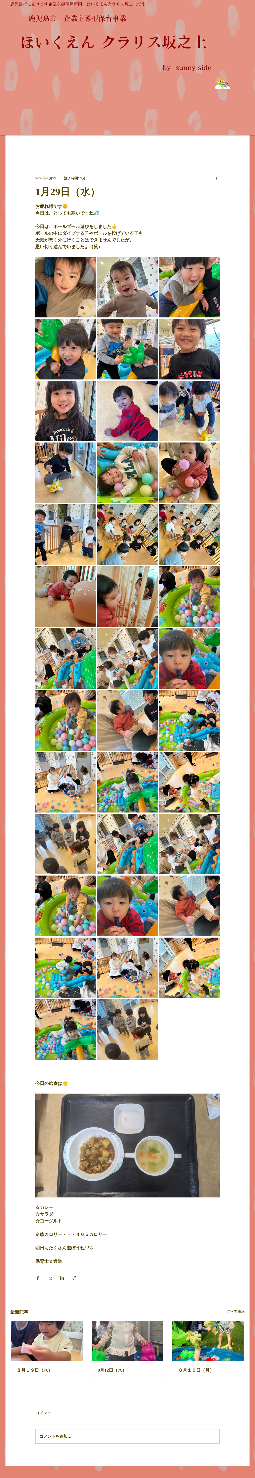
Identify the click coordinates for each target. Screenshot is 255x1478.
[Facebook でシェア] (37, 1278)
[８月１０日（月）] (208, 1341)
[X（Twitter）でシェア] (50, 1278)
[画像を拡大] (65, 287)
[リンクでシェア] (74, 1278)
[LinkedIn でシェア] (62, 1278)
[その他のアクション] (217, 178)
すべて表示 (236, 1311)
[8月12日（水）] (128, 1341)
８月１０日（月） (196, 1370)
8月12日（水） (112, 1370)
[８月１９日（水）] (47, 1341)
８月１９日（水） (35, 1370)
